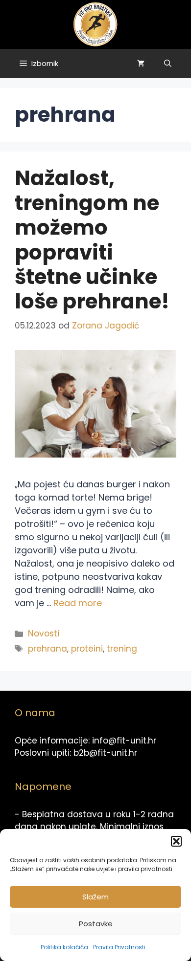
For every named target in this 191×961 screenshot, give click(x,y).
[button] (176, 841)
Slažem (95, 897)
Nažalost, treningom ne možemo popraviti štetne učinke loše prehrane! (92, 240)
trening (122, 649)
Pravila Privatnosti (119, 947)
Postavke (96, 923)
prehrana (47, 649)
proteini (87, 649)
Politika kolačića (64, 947)
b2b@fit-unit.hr (105, 753)
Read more (77, 603)
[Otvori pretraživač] (167, 63)
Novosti (43, 633)
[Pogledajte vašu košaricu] (140, 63)
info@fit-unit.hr (124, 740)
